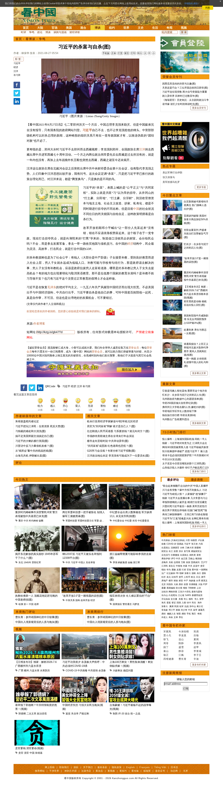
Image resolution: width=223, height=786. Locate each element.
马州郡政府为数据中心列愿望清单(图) (182, 398)
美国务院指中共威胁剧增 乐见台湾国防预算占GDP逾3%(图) (196, 319)
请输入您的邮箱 (186, 679)
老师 (36, 604)
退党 (199, 555)
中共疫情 (93, 670)
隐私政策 (117, 767)
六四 (201, 544)
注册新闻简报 (172, 673)
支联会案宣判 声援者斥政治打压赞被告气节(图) (196, 234)
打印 (133, 53)
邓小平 (172, 610)
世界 (126, 27)
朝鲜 (181, 573)
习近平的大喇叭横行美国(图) (31, 441)
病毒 (163, 544)
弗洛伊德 (165, 558)
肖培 (134, 520)
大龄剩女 (118, 670)
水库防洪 (45, 670)
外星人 (164, 617)
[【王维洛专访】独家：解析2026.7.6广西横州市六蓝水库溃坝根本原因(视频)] (37, 635)
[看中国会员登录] (184, 43)
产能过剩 (84, 713)
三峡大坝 (189, 547)
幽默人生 (171, 613)
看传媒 (135, 771)
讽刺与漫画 (60, 32)
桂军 (181, 606)
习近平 (17, 63)
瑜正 (166, 655)
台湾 (198, 580)
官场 (54, 27)
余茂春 (102, 670)
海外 (200, 602)
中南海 (179, 566)
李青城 (197, 651)
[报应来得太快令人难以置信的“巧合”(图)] (131, 569)
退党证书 (160, 771)
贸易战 (180, 544)
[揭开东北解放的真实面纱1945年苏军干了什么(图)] (37, 527)
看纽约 (123, 771)
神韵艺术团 (70, 771)
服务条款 (102, 767)
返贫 (68, 713)
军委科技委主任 (86, 520)
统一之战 (135, 713)
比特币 (175, 577)
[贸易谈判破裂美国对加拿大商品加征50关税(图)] (172, 215)
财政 (176, 580)
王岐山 (191, 558)
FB (177, 573)
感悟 (184, 613)
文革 (176, 617)
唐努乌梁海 (196, 591)
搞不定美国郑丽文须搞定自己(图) (34, 436)
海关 (163, 602)
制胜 (115, 713)
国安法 (164, 551)
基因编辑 (171, 588)
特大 (139, 53)
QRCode (50, 386)
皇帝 (195, 610)
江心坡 (181, 595)
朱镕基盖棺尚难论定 (27, 421)
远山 (181, 639)
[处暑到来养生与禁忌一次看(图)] (172, 329)
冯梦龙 (135, 604)
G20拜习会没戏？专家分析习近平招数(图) (111, 450)
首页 (26, 27)
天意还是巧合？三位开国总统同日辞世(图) (185, 87)
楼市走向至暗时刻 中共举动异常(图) (107, 441)
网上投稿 (50, 767)
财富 (181, 580)
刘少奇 (184, 610)
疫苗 (176, 551)
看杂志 (99, 771)
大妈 (176, 584)
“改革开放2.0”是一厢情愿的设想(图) (82, 595)
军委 (96, 520)
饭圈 (41, 520)
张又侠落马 (169, 177)
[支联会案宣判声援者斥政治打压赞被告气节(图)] (172, 230)
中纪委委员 (143, 520)
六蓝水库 (34, 670)
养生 (181, 617)
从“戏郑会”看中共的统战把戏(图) (34, 450)
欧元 (193, 577)
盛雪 (181, 647)
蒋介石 (200, 606)
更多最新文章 (199, 423)
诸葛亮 (201, 610)
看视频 (111, 771)
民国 (176, 606)
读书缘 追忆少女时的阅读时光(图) (180, 104)
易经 (163, 613)
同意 (207, 7)
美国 (69, 27)
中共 (26, 520)
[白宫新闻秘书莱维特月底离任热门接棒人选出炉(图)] (172, 201)
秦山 (166, 651)
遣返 (169, 602)
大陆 (40, 27)
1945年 (27, 562)
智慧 (178, 613)
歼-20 (121, 713)
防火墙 (179, 588)
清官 (26, 752)
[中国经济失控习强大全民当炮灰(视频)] (84, 678)
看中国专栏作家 (174, 625)
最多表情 (197, 479)
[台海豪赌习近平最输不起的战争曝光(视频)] (131, 678)
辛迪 (196, 658)
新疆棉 (197, 547)
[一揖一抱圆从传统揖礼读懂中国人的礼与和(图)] (172, 358)
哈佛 (20, 604)
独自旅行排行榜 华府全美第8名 (179, 415)
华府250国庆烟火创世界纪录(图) (179, 403)
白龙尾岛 (173, 595)
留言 (126, 53)
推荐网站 (40, 771)
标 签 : (18, 59)
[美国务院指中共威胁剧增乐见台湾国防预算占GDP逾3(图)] (172, 315)
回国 (179, 602)
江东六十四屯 (184, 591)
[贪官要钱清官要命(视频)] (37, 721)
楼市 (171, 580)
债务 (204, 573)
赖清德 (198, 558)
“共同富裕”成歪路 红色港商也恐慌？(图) (110, 445)
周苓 (166, 643)
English (130, 767)
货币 (181, 577)
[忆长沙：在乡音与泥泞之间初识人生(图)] (172, 244)
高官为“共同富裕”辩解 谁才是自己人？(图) (111, 426)
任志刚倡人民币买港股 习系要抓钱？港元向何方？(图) (118, 431)
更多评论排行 (199, 526)
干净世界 (54, 771)
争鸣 (31, 32)
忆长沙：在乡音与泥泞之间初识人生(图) (184, 394)
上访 (199, 588)
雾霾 (163, 588)
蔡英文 (204, 580)
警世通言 (127, 604)
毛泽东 (51, 287)
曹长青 (182, 658)
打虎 (184, 569)
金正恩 (184, 558)
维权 (185, 588)
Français (144, 767)
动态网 (174, 771)
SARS (188, 595)
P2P (205, 584)
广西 (20, 670)
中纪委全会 (118, 520)
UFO (173, 558)
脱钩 (77, 600)
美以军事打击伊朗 (172, 172)
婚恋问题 (128, 670)
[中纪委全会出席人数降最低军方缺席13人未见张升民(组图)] (131, 485)
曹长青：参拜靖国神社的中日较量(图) (37, 617)
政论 (39, 32)
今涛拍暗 (184, 631)
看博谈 (30, 39)
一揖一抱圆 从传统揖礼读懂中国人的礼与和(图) (196, 362)
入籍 (184, 602)
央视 (181, 599)
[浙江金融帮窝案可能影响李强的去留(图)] (131, 527)
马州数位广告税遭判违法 (175, 419)
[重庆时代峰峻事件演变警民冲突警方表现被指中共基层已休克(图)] (37, 485)
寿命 (171, 617)
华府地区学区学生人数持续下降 (179, 411)
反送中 (196, 566)
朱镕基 (38, 752)
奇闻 (169, 27)
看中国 (40, 15)
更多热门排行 (199, 471)
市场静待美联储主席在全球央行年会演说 (110, 436)
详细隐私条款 (191, 3)
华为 (169, 569)
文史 (141, 27)
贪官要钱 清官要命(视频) (29, 748)
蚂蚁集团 (122, 562)
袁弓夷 (187, 551)
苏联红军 (36, 562)
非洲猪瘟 (193, 584)
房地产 (164, 580)
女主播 (174, 599)
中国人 (81, 562)
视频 (184, 27)
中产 (186, 580)
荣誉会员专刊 (172, 76)
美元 (169, 577)
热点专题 (169, 166)
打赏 (120, 53)
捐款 (76, 767)
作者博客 (39, 323)
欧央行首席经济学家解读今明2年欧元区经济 (112, 421)
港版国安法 (196, 551)
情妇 (163, 569)
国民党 (192, 555)
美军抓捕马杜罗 (171, 182)
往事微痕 (175, 555)
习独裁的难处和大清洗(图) (30, 431)
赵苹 (196, 647)
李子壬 (197, 655)
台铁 (182, 547)
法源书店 (86, 771)
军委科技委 (71, 520)
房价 (181, 584)
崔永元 (172, 566)
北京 (163, 584)
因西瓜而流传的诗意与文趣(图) (179, 83)
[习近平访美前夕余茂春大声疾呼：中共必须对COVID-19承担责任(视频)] (84, 635)
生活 (155, 27)
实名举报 (90, 562)
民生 (194, 602)
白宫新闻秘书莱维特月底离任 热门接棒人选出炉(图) (196, 205)
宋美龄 (164, 610)
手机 (189, 613)
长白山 (164, 595)
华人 (186, 599)
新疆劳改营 (197, 595)
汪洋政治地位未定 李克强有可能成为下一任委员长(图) (118, 455)
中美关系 (70, 600)
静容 (181, 651)
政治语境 (42, 713)
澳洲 (171, 606)
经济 (16, 67)
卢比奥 (201, 540)
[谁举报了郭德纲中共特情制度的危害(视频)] (37, 678)
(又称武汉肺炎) (178, 540)
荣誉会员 (133, 347)
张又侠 (194, 544)
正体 (113, 53)
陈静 (181, 643)
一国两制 (203, 569)
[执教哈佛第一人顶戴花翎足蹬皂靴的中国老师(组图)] (37, 569)
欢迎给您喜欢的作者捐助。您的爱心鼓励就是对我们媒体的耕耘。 (64, 311)
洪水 (181, 551)
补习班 (17, 75)
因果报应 (117, 604)
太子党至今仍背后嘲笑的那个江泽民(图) (184, 463)
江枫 (181, 655)
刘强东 (170, 584)
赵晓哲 (103, 520)
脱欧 (194, 573)
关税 (171, 562)
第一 (26, 604)
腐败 (174, 569)
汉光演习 (165, 555)
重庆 (20, 520)
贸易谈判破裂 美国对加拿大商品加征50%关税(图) (196, 219)
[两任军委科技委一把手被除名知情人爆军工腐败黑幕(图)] (84, 485)
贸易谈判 (195, 562)
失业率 (75, 713)
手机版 (106, 53)
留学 (201, 599)
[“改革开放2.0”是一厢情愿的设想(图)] (84, 569)
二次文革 (31, 713)
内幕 (185, 566)
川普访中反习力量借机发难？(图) (34, 445)
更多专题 (201, 187)
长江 (171, 551)
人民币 (187, 577)
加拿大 (187, 573)
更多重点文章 (199, 373)
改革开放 (85, 600)
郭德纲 (22, 713)
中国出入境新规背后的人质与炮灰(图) (37, 622)
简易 (196, 631)
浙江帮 (136, 562)
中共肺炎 (165, 540)
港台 (83, 27)
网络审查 (173, 591)
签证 (174, 602)
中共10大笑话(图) (171, 459)
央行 (199, 573)
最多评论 (173, 479)
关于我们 (88, 767)
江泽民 (164, 566)
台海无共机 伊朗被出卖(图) (30, 455)
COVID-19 (71, 670)
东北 (20, 562)
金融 (130, 562)
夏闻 (196, 639)
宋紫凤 (167, 631)
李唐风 (197, 643)
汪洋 (16, 71)
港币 (203, 577)
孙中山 (193, 606)
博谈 (98, 27)
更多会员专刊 (199, 108)
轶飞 (166, 639)
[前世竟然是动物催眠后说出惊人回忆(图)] (172, 301)
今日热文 (22, 479)
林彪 (178, 610)
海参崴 (192, 580)
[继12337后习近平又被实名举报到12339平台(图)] (84, 527)
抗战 (186, 606)
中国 (136, 208)
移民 (191, 599)
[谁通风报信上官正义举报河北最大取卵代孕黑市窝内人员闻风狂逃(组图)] (172, 344)
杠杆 (163, 577)
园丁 (166, 647)
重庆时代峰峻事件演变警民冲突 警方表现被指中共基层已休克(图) (196, 276)
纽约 (112, 27)
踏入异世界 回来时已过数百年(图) (180, 95)
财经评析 (75, 32)
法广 (163, 573)
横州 (26, 670)
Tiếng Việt (160, 767)
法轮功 (164, 591)
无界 (185, 771)
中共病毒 (82, 670)
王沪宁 (204, 562)
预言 (194, 613)
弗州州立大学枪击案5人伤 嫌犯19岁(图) (183, 407)
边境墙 (177, 562)
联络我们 (64, 767)
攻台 (127, 713)
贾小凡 (167, 635)
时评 (23, 32)
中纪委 (128, 520)
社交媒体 (171, 573)
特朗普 (194, 540)
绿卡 (189, 602)
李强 (115, 562)
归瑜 (196, 635)
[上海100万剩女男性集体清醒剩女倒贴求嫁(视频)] (131, 635)
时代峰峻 (33, 520)
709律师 (192, 588)
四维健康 (168, 658)
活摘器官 (175, 547)
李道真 (182, 635)
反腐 (179, 569)
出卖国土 (165, 547)
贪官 (20, 752)
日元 (198, 577)
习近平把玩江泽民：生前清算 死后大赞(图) (40, 426)
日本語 (174, 767)
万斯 (183, 562)
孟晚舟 (164, 562)
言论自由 (165, 599)
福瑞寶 (147, 771)
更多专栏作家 (199, 664)
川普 (188, 540)
